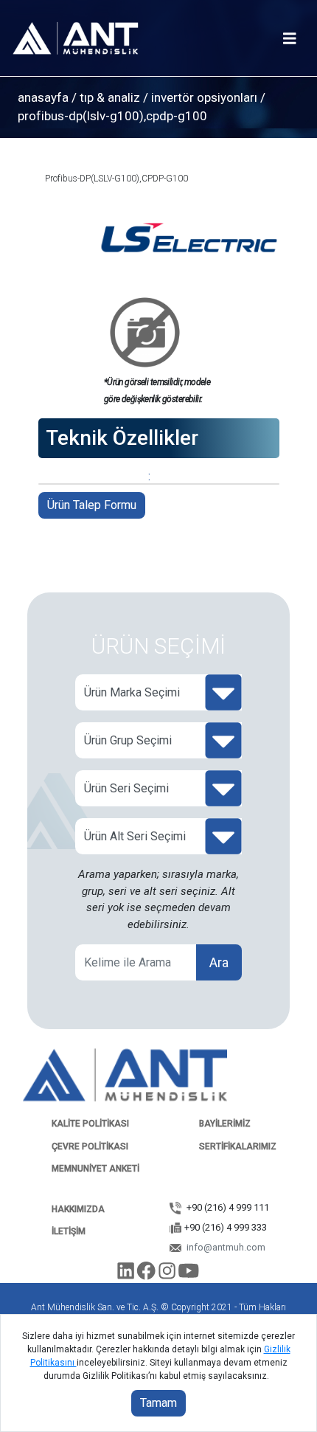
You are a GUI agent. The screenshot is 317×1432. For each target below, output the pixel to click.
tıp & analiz (110, 97)
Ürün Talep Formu (91, 505)
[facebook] (148, 1274)
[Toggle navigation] (290, 38)
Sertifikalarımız (237, 1146)
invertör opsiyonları (204, 97)
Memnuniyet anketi (95, 1168)
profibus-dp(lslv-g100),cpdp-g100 (112, 115)
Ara (219, 962)
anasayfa (43, 97)
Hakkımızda (78, 1209)
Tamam (158, 1403)
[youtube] (189, 1274)
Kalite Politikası (90, 1123)
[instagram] (168, 1274)
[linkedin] (126, 1274)
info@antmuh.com (224, 1247)
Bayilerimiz (225, 1123)
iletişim (69, 1231)
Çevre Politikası (90, 1146)
